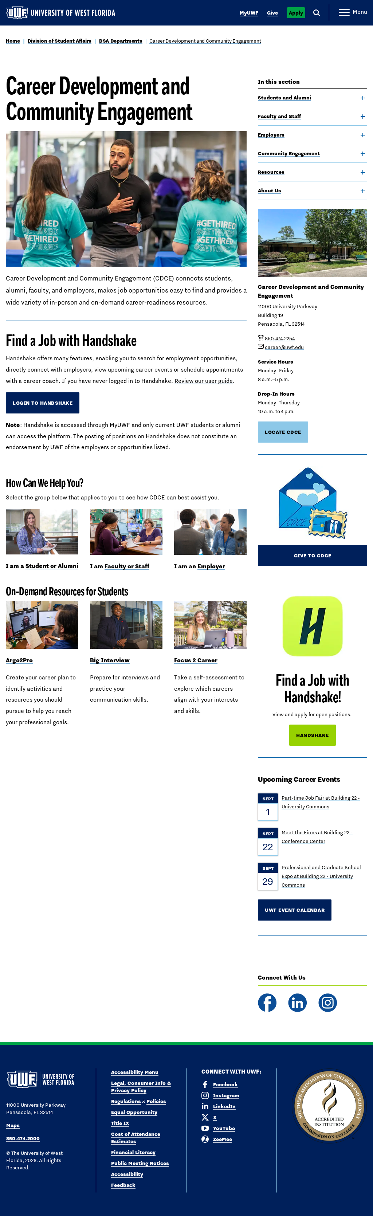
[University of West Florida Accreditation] (329, 1106)
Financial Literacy (133, 1152)
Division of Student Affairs (59, 41)
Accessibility (127, 1174)
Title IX (120, 1123)
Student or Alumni (51, 565)
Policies (156, 1101)
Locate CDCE (283, 432)
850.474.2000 (23, 1138)
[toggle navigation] (363, 116)
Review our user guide (203, 380)
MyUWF (249, 12)
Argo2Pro (19, 660)
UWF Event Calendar (295, 910)
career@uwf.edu (284, 347)
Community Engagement (289, 153)
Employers (271, 135)
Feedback (123, 1185)
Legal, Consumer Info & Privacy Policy (141, 1087)
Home (13, 41)
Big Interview (110, 660)
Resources (271, 172)
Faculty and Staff (279, 116)
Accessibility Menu (134, 1072)
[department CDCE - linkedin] (297, 1002)
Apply (296, 12)
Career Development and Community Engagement (205, 41)
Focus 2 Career (195, 660)
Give (272, 12)
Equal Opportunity (134, 1112)
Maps (13, 1125)
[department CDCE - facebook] (267, 1002)
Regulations (126, 1101)
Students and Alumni (284, 97)
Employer (211, 566)
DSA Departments (120, 41)
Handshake (312, 735)
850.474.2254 (280, 338)
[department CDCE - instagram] (327, 1002)
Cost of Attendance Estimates (135, 1138)
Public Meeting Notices (140, 1163)
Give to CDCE (312, 555)
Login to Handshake (42, 403)
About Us (269, 190)
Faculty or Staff (127, 566)
